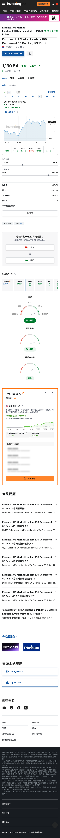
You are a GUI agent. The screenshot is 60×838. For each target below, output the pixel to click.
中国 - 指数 (15, 11)
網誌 (4, 722)
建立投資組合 (8, 734)
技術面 (21, 78)
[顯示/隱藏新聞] (18, 92)
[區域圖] (8, 92)
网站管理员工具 (9, 740)
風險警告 (5, 822)
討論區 (31, 78)
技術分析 (7, 274)
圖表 (12, 78)
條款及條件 (6, 804)
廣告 (34, 728)
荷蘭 (21, 223)
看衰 (32, 247)
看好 (32, 260)
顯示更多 (30, 213)
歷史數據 (12, 85)
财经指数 (44, 11)
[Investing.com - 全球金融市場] (16, 4)
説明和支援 (37, 734)
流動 (4, 728)
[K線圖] (5, 92)
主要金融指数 (30, 11)
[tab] (7, 285)
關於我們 (36, 722)
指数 (5, 11)
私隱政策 (5, 813)
